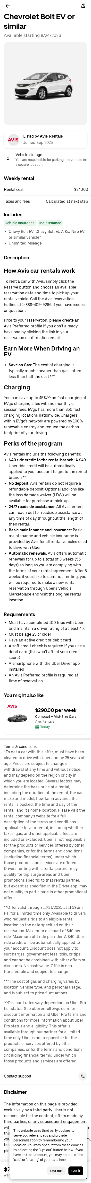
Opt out (56, 1171)
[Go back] (8, 6)
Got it (75, 1171)
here (62, 1160)
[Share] (83, 6)
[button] (47, 189)
